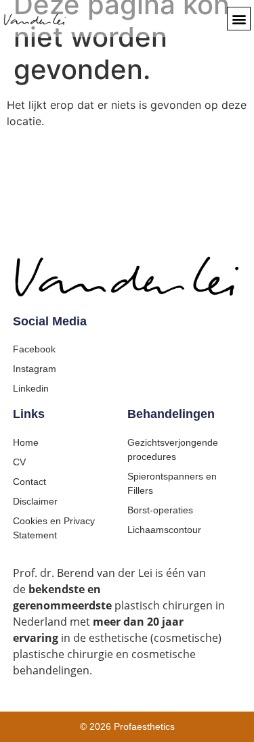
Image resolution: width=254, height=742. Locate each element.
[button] (239, 18)
